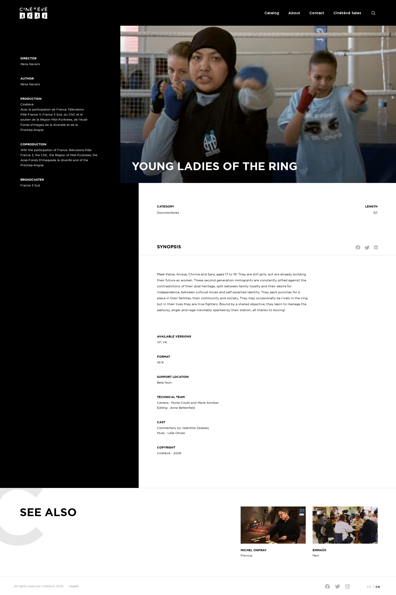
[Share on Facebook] (358, 247)
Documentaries (168, 212)
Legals (74, 586)
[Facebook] (327, 586)
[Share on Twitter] (367, 248)
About (294, 13)
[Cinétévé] (33, 13)
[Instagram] (347, 586)
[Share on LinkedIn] (376, 247)
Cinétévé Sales (347, 13)
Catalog (271, 13)
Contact (316, 13)
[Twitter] (337, 586)
